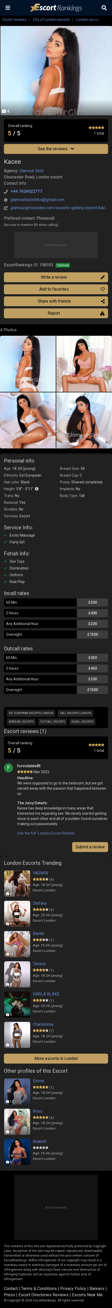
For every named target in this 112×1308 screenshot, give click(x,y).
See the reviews (53, 148)
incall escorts (82, 721)
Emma (38, 1080)
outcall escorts (52, 721)
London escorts (89, 19)
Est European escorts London (31, 713)
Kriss (37, 1111)
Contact (11, 1288)
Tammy (39, 963)
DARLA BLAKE (46, 994)
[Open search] (104, 8)
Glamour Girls (31, 170)
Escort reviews (15, 19)
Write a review (54, 277)
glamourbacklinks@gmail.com (37, 199)
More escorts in (56, 1058)
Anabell (39, 1141)
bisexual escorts (21, 721)
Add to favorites (54, 289)
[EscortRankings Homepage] (56, 8)
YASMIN (40, 873)
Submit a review (90, 846)
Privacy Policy (73, 1288)
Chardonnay (43, 1024)
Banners (97, 1288)
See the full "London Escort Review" (46, 833)
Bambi (38, 933)
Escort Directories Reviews (43, 1294)
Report (54, 313)
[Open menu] (8, 8)
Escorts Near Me (87, 1294)
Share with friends (54, 301)
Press (9, 1294)
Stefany (40, 903)
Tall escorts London (75, 713)
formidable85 (29, 766)
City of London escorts (51, 19)
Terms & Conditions (39, 1288)
